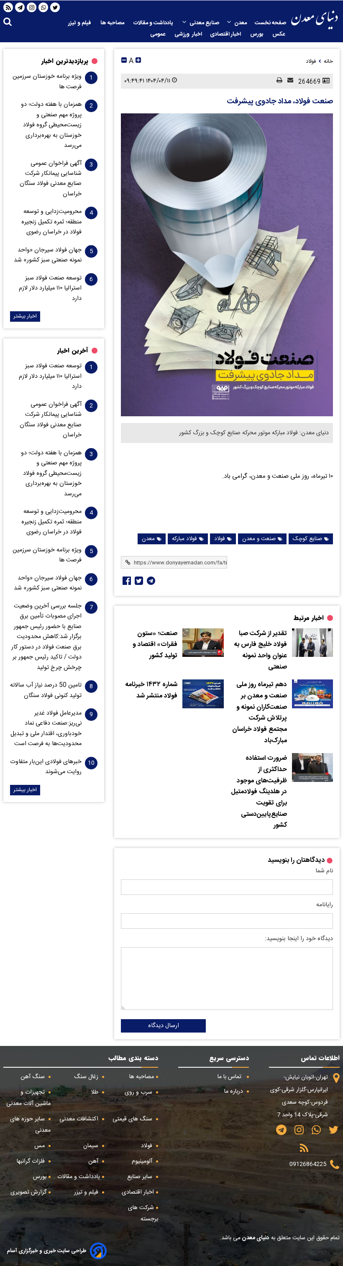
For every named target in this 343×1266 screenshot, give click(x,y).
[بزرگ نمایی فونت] (138, 61)
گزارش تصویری (28, 1192)
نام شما (324, 871)
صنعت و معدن (259, 538)
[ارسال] (287, 81)
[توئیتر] (138, 581)
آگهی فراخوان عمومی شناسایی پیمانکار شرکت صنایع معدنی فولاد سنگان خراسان (51, 179)
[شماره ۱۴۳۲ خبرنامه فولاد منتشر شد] (202, 693)
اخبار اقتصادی (226, 34)
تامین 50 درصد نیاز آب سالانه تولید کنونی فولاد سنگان (46, 690)
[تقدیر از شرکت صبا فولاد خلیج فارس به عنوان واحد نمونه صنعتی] (312, 642)
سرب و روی (139, 1092)
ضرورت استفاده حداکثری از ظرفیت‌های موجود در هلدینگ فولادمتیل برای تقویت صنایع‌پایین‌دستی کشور (259, 792)
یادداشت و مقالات (153, 23)
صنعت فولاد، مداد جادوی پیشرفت (280, 101)
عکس (279, 34)
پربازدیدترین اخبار (64, 61)
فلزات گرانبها (31, 1161)
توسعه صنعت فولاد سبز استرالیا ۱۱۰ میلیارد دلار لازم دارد (50, 288)
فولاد (219, 538)
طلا (95, 1092)
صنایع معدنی (204, 23)
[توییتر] (55, 7)
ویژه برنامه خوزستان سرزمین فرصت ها (47, 82)
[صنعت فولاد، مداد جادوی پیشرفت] (227, 264)
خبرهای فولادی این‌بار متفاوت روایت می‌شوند (46, 767)
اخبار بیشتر (25, 316)
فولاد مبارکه (184, 538)
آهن (94, 1161)
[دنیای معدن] (314, 20)
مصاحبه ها (112, 23)
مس (40, 1146)
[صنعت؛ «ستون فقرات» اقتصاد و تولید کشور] (202, 642)
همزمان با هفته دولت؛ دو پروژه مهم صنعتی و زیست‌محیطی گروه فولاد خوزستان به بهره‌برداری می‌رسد (51, 125)
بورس (257, 34)
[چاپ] (276, 81)
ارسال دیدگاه (163, 1026)
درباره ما (234, 1092)
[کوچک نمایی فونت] (124, 61)
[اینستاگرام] (31, 7)
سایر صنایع (140, 1177)
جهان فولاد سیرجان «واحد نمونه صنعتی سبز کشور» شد (48, 255)
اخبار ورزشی (188, 34)
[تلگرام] (20, 7)
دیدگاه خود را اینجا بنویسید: (299, 939)
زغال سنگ (87, 1077)
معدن (240, 23)
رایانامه (324, 905)
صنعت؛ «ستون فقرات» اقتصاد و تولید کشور (155, 644)
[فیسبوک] (126, 581)
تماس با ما (230, 1077)
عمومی (158, 34)
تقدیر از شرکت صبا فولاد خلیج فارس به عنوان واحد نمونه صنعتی (260, 650)
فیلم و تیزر (80, 23)
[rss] (8, 7)
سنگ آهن (33, 1077)
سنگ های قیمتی (133, 1119)
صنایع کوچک (307, 538)
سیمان (91, 1146)
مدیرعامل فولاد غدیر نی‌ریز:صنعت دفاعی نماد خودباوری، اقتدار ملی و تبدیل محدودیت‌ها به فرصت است (46, 728)
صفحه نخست (270, 23)
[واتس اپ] (43, 7)
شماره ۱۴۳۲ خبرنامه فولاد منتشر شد (151, 690)
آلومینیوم (143, 1161)
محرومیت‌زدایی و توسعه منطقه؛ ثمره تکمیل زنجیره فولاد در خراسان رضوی (51, 222)
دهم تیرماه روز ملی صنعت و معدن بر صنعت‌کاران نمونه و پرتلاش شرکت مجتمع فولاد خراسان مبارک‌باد (259, 712)
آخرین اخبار (72, 351)
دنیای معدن (255, 1238)
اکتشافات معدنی (79, 1119)
